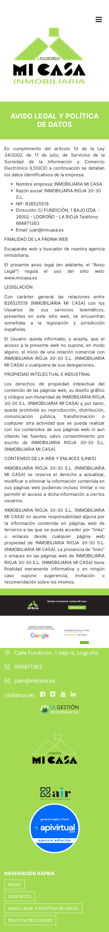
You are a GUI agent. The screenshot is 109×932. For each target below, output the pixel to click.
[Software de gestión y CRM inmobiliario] (59, 708)
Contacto (19, 896)
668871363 (28, 667)
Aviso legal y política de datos (43, 908)
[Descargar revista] (54, 605)
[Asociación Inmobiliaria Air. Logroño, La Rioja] (37, 782)
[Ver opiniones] (54, 631)
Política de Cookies (30, 920)
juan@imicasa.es (35, 681)
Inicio (14, 884)
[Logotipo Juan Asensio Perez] (49, 59)
